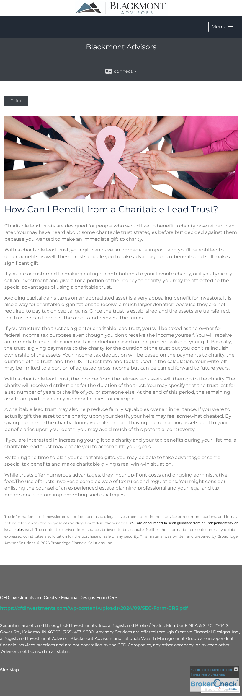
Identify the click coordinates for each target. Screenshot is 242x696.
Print (16, 100)
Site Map (9, 669)
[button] (222, 27)
